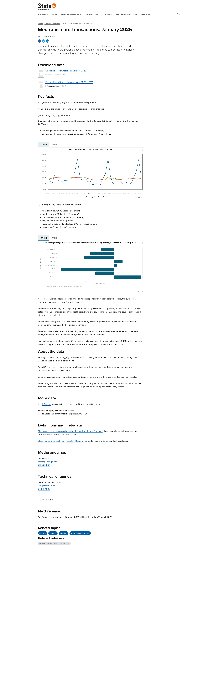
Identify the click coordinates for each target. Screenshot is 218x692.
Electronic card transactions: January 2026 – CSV (69, 82)
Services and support (71, 14)
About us (145, 14)
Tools (54, 14)
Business (42, 533)
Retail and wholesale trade (80, 533)
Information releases (52, 23)
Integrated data (94, 14)
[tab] (43, 144)
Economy (53, 533)
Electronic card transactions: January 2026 (65, 71)
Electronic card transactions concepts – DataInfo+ (61, 441)
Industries (63, 533)
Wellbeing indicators (126, 14)
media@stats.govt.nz (47, 461)
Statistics (43, 14)
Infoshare (46, 404)
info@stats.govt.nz (46, 485)
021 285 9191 (44, 465)
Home (40, 23)
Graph (44, 145)
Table (54, 145)
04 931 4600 (44, 489)
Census (109, 14)
